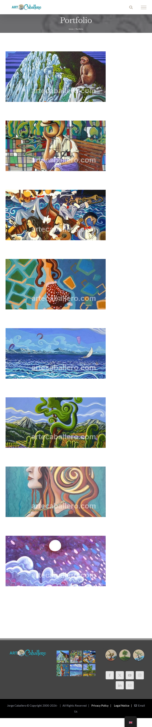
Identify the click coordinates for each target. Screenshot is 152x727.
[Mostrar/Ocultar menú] (144, 7)
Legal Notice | (123, 705)
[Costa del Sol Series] (89, 670)
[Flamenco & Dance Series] (62, 670)
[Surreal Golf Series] (76, 656)
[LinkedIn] (120, 685)
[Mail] (130, 685)
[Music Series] (89, 656)
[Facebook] (110, 675)
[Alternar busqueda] (131, 7)
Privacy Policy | (102, 705)
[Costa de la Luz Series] (76, 670)
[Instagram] (140, 675)
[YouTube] (130, 675)
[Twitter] (120, 675)
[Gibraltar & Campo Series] (62, 656)
